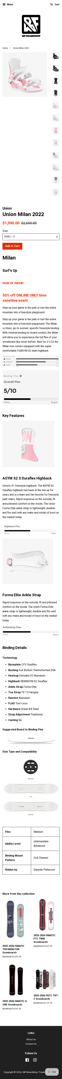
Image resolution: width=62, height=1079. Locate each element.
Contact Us (31, 1043)
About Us (31, 1039)
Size (5, 230)
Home (5, 48)
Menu (9, 4)
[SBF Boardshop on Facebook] (27, 1060)
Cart (57, 4)
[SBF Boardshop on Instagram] (35, 1060)
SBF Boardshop (30, 1072)
